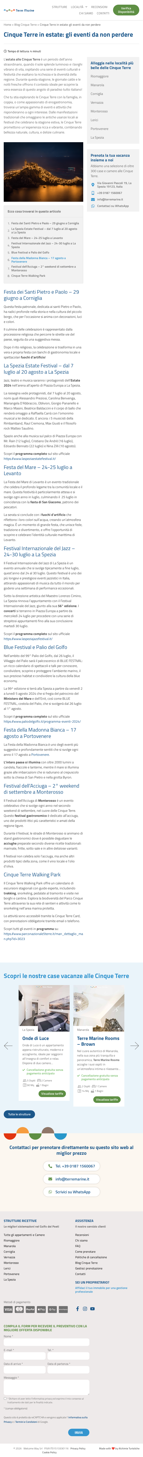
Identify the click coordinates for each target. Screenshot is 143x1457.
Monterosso (11, 1262)
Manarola (10, 1246)
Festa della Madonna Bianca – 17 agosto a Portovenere (38, 259)
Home (7, 24)
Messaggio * (11, 1377)
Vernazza (9, 1257)
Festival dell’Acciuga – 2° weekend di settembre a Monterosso (43, 268)
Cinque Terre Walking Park (28, 275)
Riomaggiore (12, 1240)
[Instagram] (85, 1308)
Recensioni (99, 7)
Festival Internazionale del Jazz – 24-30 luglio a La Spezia (43, 245)
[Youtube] (92, 1308)
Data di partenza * (58, 1364)
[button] (26, 1010)
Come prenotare (85, 1251)
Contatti (103, 13)
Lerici (7, 1268)
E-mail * (9, 1350)
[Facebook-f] (77, 1308)
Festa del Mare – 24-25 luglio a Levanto (37, 238)
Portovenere (40, 754)
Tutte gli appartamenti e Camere (24, 1235)
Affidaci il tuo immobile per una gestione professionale (101, 1290)
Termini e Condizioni (26, 1422)
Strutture (59, 7)
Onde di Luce (35, 1038)
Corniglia (9, 1251)
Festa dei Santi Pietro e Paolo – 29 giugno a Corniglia (45, 223)
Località (77, 7)
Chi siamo (86, 13)
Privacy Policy (77, 1448)
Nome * (8, 1336)
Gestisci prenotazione (88, 1268)
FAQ (77, 1246)
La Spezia (10, 1279)
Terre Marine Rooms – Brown (98, 1041)
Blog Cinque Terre (25, 24)
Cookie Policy (49, 1452)
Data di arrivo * (13, 1364)
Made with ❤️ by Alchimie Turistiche (119, 1448)
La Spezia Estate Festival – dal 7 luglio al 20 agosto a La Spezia (44, 230)
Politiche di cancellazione (91, 1257)
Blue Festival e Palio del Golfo (30, 252)
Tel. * (50, 1350)
